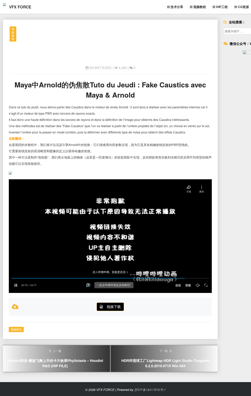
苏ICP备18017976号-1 (150, 389)
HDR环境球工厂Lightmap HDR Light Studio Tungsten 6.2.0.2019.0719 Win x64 (165, 358)
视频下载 (114, 306)
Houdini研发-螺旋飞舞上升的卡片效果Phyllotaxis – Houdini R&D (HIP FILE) (55, 358)
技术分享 (176, 7)
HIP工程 (221, 7)
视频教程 (199, 7)
